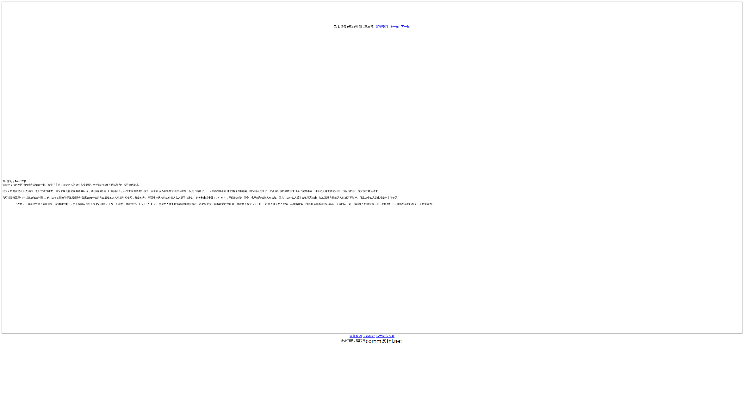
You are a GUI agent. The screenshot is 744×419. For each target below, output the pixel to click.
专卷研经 (369, 336)
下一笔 (405, 26)
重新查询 (356, 336)
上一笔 (394, 26)
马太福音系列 (385, 336)
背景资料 (382, 26)
